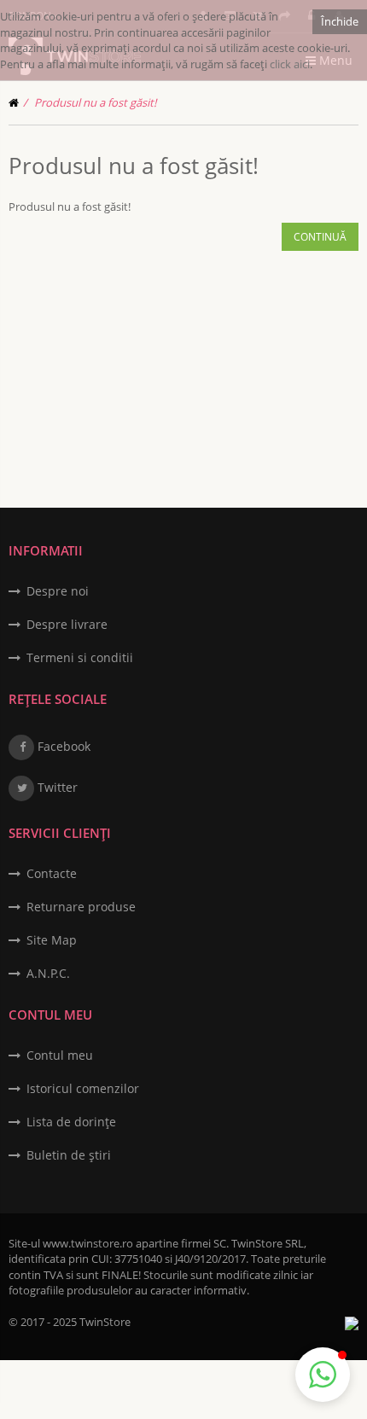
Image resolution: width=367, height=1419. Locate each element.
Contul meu (59, 1055)
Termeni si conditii (79, 657)
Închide (339, 21)
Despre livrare (67, 624)
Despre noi (57, 591)
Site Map (51, 940)
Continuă (320, 237)
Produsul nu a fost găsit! (95, 102)
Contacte (51, 873)
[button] (322, 1374)
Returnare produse (81, 907)
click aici (290, 64)
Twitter (56, 787)
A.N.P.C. (48, 973)
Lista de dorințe (71, 1122)
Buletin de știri (68, 1155)
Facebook (62, 746)
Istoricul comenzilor (82, 1088)
